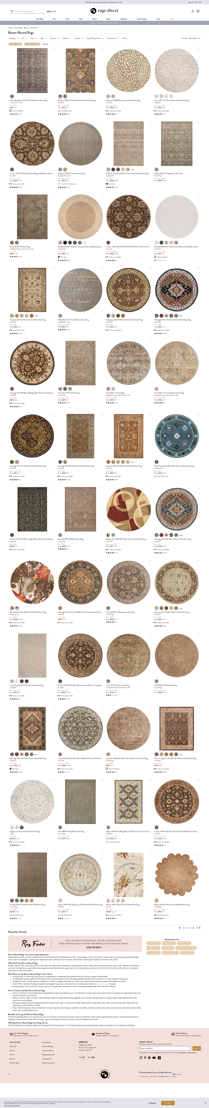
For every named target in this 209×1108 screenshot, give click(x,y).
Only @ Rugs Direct (94, 38)
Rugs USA (111, 176)
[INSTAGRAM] (141, 1058)
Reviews (12, 1050)
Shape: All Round (31, 44)
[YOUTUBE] (154, 1058)
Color (32, 38)
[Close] (205, 1102)
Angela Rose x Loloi (65, 176)
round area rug (103, 984)
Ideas (158, 19)
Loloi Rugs (159, 176)
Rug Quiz (124, 19)
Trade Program (142, 19)
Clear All (45, 44)
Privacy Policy (182, 1053)
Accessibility (46, 1042)
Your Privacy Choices (176, 1075)
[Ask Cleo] (52, 11)
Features (77, 38)
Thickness (65, 38)
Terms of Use (192, 1053)
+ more (132, 169)
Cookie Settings (47, 1046)
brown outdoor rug (184, 943)
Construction (111, 38)
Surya (13, 834)
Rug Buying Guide (48, 1054)
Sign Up (196, 1048)
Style (81, 19)
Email (89, 1057)
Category (12, 38)
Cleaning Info (46, 1058)
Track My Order (15, 1042)
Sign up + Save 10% (195, 2)
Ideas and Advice (48, 1050)
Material (53, 38)
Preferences (152, 1103)
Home (10, 27)
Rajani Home (159, 468)
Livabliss (110, 103)
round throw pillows (153, 952)
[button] (198, 11)
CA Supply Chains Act (164, 1076)
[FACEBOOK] (145, 1058)
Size (23, 38)
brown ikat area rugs (187, 952)
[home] (104, 13)
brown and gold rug (153, 948)
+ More (124, 38)
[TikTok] (159, 1058)
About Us (13, 1046)
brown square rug (168, 948)
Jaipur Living (15, 614)
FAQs (12, 1054)
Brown (26, 27)
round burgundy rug (154, 943)
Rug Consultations (48, 1063)
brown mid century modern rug (186, 948)
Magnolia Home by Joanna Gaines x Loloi (23, 249)
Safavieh (62, 103)
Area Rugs (39, 19)
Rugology (158, 907)
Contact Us (83, 1042)
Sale (171, 19)
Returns (12, 1058)
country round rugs (169, 943)
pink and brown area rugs (170, 952)
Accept (168, 1103)
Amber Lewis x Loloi (17, 103)
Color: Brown (14, 44)
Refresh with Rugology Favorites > (104, 22)
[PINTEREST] (149, 1058)
